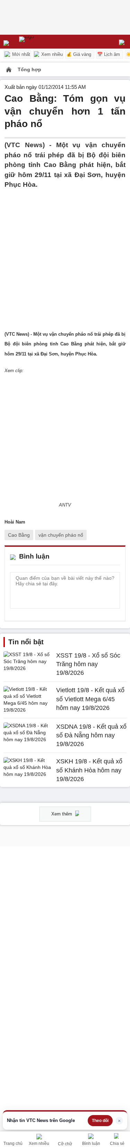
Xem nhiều (51, 54)
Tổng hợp (29, 69)
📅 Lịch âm (108, 54)
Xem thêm (62, 814)
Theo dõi (100, 1120)
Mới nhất (20, 54)
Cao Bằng (19, 535)
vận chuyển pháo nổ (60, 535)
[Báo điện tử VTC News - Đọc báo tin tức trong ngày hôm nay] (42, 42)
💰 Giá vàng (78, 54)
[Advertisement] (65, 255)
